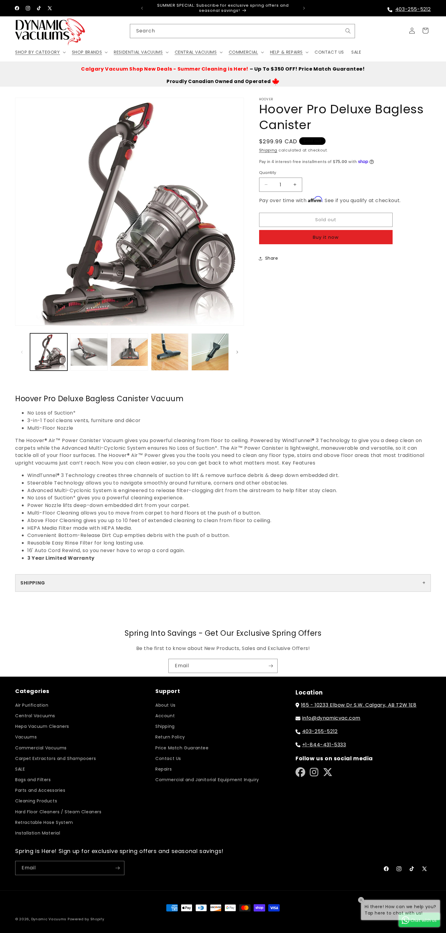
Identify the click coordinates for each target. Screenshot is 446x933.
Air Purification (32, 705)
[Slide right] (237, 352)
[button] (40, 51)
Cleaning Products (36, 801)
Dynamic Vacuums (49, 919)
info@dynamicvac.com (331, 718)
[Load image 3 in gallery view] (129, 352)
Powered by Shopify (86, 919)
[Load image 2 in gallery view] (89, 352)
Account (165, 716)
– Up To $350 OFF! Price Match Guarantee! (223, 68)
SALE (20, 769)
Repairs (163, 769)
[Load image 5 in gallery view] (210, 352)
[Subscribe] (270, 666)
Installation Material (37, 833)
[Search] (348, 31)
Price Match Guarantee (182, 748)
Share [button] (271, 258)
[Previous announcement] (142, 8)
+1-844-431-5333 (324, 744)
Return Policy (170, 737)
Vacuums (26, 737)
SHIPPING (32, 582)
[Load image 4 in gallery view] (169, 352)
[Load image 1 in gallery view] (48, 352)
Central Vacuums (35, 716)
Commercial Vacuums (41, 748)
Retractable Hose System (44, 822)
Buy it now (326, 237)
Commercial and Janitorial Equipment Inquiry (207, 780)
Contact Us (168, 758)
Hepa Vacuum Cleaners (42, 726)
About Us (165, 705)
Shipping (268, 150)
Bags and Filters (33, 780)
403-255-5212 (413, 9)
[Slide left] (22, 352)
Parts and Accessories (40, 790)
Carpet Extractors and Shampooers (55, 758)
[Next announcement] (304, 8)
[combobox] (242, 31)
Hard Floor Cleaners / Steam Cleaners (58, 812)
